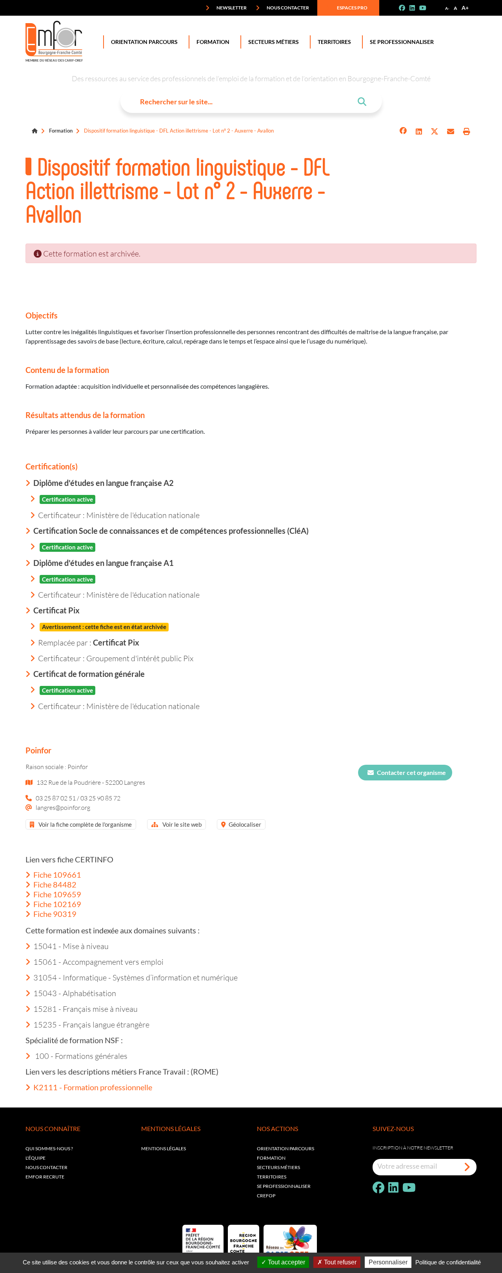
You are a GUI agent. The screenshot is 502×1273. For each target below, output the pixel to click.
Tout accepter (285, 1262)
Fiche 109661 (57, 874)
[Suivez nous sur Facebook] (405, 8)
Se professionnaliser (402, 41)
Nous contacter (287, 8)
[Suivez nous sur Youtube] (425, 8)
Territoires (334, 41)
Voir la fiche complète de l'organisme (84, 824)
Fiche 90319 (54, 913)
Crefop (266, 1195)
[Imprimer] (466, 131)
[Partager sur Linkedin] (419, 131)
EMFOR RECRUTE (44, 1177)
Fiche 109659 (57, 894)
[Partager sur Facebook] (403, 131)
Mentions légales (163, 1148)
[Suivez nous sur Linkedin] (415, 8)
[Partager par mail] (450, 131)
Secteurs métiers (278, 1167)
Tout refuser (339, 1262)
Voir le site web (181, 824)
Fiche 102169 (57, 904)
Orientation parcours (285, 1148)
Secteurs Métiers (273, 41)
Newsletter (231, 8)
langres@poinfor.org (63, 807)
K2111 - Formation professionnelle (92, 1087)
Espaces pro (351, 8)
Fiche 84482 (54, 884)
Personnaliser (388, 1262)
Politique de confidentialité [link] (448, 1262)
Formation (212, 41)
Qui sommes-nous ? (49, 1148)
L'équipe (35, 1158)
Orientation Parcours (144, 41)
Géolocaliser (245, 824)
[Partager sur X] (434, 131)
